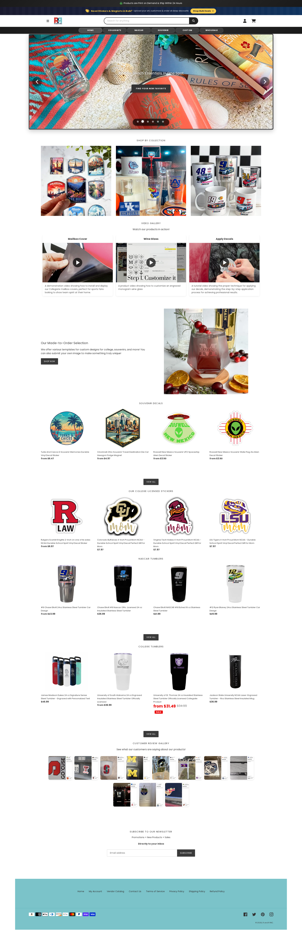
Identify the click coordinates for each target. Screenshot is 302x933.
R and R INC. (268, 922)
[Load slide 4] (153, 122)
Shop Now (151, 94)
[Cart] (253, 21)
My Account (95, 891)
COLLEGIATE (114, 30)
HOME (90, 30)
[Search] (193, 21)
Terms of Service (155, 891)
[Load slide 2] (142, 121)
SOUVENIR (163, 30)
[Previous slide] (37, 81)
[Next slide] (265, 81)
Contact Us (135, 891)
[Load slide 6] (163, 122)
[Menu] (48, 21)
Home (81, 891)
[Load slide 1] (138, 122)
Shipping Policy (197, 891)
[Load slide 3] (148, 122)
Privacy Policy (176, 891)
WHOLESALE (211, 30)
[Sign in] (245, 21)
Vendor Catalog (115, 891)
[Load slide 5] (158, 122)
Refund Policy (217, 891)
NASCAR (138, 30)
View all (151, 481)
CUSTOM (187, 30)
